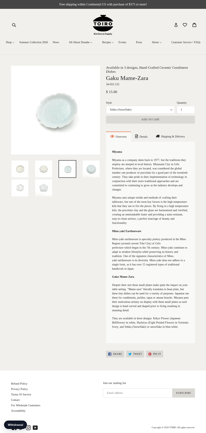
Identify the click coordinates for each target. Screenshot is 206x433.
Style (109, 102)
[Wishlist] (185, 24)
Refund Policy (19, 383)
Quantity (182, 102)
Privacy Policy (19, 389)
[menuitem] (10, 42)
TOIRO (172, 427)
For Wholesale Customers (25, 405)
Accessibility (18, 410)
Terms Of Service (21, 394)
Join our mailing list (114, 383)
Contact (15, 399)
